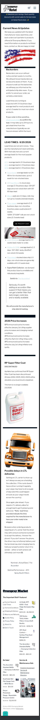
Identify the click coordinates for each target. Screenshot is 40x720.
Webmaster (19, 708)
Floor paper (11, 203)
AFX (6, 165)
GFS (6, 168)
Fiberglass (11, 257)
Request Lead (23, 224)
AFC (6, 162)
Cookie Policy (9, 618)
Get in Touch (9, 628)
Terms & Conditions (11, 608)
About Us (7, 624)
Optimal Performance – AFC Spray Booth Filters (18, 571)
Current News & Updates (16, 28)
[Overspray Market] (10, 8)
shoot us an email (13, 120)
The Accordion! (24, 279)
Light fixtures (12, 240)
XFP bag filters (13, 183)
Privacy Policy (9, 621)
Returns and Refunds (11, 614)
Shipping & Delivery (11, 611)
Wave (9, 196)
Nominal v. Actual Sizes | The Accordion (21, 564)
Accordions (11, 173)
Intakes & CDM (13, 247)
